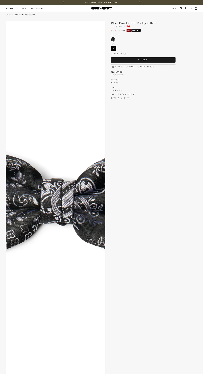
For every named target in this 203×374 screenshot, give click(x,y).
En (173, 8)
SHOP (24, 8)
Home (8, 15)
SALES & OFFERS (37, 8)
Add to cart (143, 60)
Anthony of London (118, 26)
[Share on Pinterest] (125, 98)
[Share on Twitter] (121, 98)
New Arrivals (11, 8)
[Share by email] (128, 98)
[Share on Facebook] (118, 98)
